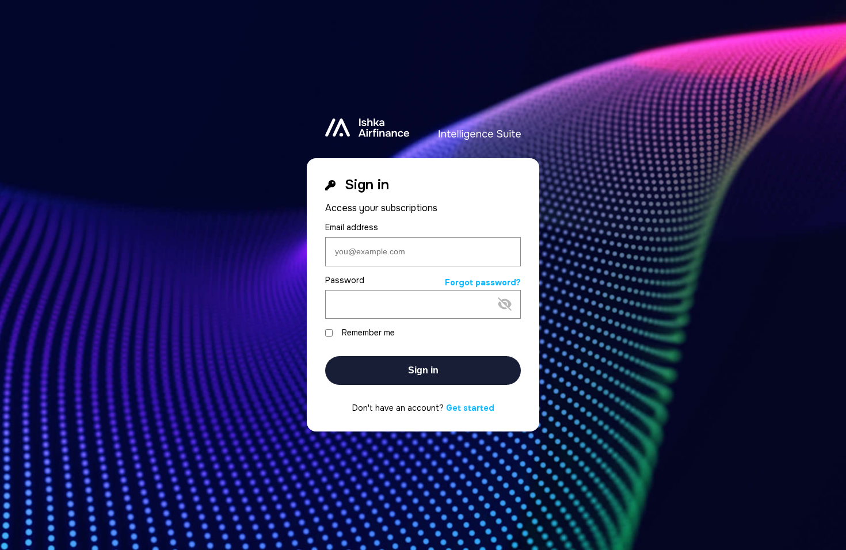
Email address (351, 227)
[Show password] (414, 323)
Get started (470, 408)
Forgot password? (483, 283)
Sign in (423, 370)
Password (344, 280)
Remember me (368, 333)
